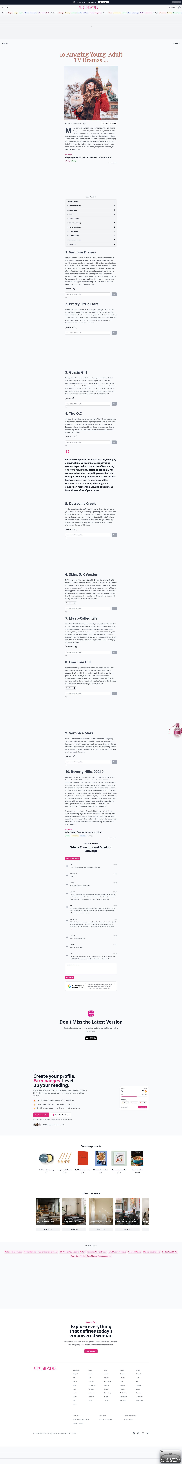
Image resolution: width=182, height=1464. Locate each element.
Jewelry (122, 1385)
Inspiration (92, 1385)
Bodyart (10, 13)
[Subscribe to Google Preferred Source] (76, 986)
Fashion (106, 1378)
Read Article (52, 1229)
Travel (91, 13)
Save (105, 123)
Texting (68, 161)
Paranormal (34, 13)
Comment (69, 977)
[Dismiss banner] (114, 983)
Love (74, 1389)
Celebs (106, 1374)
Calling (74, 161)
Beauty (138, 1370)
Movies (4, 13)
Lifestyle (138, 1385)
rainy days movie (78, 1256)
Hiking (67, 836)
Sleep (104, 13)
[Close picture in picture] (162, 1451)
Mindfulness (176, 13)
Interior (74, 13)
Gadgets (91, 1381)
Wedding (123, 1400)
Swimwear (148, 13)
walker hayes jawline (13, 1252)
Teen (129, 13)
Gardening (53, 13)
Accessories (117, 13)
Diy (90, 1378)
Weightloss (98, 13)
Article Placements (130, 1416)
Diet (74, 1378)
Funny (75, 1381)
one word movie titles (76, 469)
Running (67, 13)
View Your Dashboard (62, 1115)
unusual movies (134, 1252)
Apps (21, 13)
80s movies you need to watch (72, 1252)
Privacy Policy (128, 1419)
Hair (137, 1381)
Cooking (90, 836)
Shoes (124, 13)
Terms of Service (78, 1423)
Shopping (82, 836)
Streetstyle (123, 1397)
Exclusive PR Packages (106, 1419)
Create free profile (41, 1115)
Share (114, 123)
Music (110, 13)
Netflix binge (75, 836)
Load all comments (72, 858)
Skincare (91, 1397)
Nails (74, 1393)
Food (47, 13)
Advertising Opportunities (81, 1419)
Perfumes (162, 13)
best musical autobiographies (99, 1256)
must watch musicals (117, 1252)
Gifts (121, 1381)
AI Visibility (102, 1416)
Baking (85, 13)
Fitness (169, 13)
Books (142, 13)
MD (84, 123)
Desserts (41, 13)
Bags (16, 13)
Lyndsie (69, 123)
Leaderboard (124, 1107)
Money (26, 13)
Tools (74, 1404)
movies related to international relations (41, 1252)
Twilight (156, 13)
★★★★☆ (176, 43)
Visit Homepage (91, 1351)
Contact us (76, 1416)
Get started (143, 1107)
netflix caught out (169, 1252)
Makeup (61, 13)
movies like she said (151, 1252)
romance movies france (97, 1252)
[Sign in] (179, 7)
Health (80, 13)
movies (5, 43)
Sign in (69, 1119)
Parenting (135, 13)
